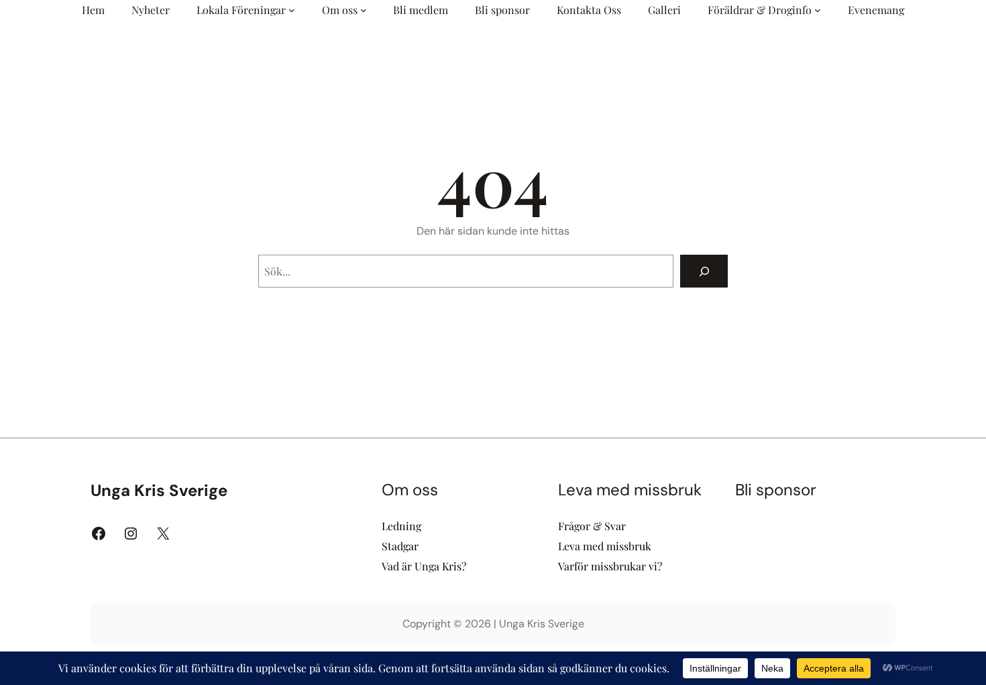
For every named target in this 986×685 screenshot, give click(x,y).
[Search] (704, 271)
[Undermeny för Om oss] (363, 10)
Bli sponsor (775, 489)
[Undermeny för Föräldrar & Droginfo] (817, 10)
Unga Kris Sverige (159, 490)
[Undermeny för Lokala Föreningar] (291, 10)
